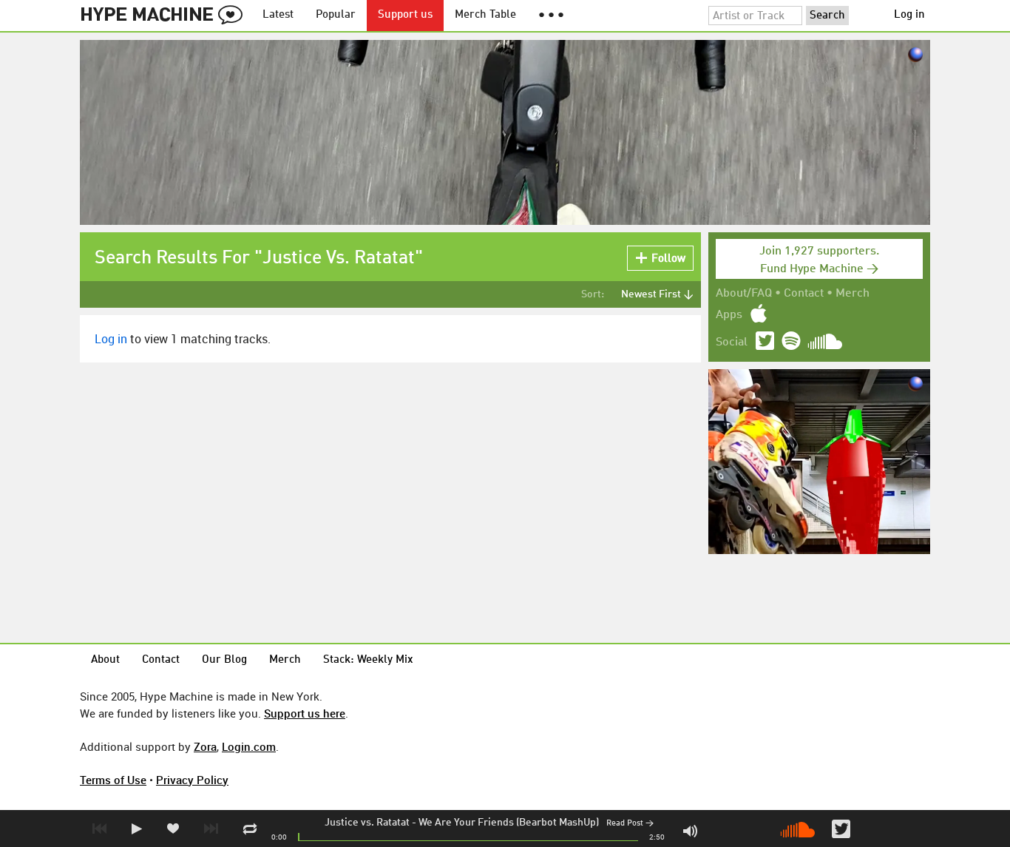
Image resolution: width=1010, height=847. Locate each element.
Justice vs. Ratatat (367, 822)
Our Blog (224, 660)
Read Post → (630, 824)
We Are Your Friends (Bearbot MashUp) (508, 822)
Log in (909, 15)
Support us (405, 15)
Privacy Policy (192, 779)
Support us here (304, 713)
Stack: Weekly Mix (368, 660)
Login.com (249, 746)
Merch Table (485, 15)
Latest (278, 15)
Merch (853, 294)
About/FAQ (744, 294)
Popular (336, 15)
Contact (804, 294)
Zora (205, 746)
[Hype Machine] (165, 15)
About (105, 660)
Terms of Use (113, 779)
